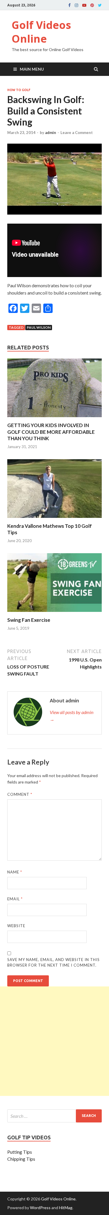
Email (15, 899)
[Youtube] (84, 5)
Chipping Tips (21, 1159)
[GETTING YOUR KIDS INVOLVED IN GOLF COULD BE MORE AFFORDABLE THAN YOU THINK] (54, 418)
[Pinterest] (92, 5)
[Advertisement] (54, 1041)
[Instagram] (76, 5)
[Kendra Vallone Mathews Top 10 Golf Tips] (54, 519)
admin (50, 132)
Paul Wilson (39, 327)
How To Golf (18, 90)
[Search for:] (54, 1115)
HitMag (65, 1207)
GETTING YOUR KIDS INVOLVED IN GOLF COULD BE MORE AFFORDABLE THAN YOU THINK (51, 431)
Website (16, 925)
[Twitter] (100, 5)
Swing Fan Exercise (28, 620)
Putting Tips (19, 1152)
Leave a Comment (76, 132)
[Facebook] (69, 5)
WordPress (40, 1207)
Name (14, 872)
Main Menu (32, 69)
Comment (19, 794)
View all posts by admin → (71, 715)
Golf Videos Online (41, 32)
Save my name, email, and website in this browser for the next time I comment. (53, 962)
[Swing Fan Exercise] (54, 613)
